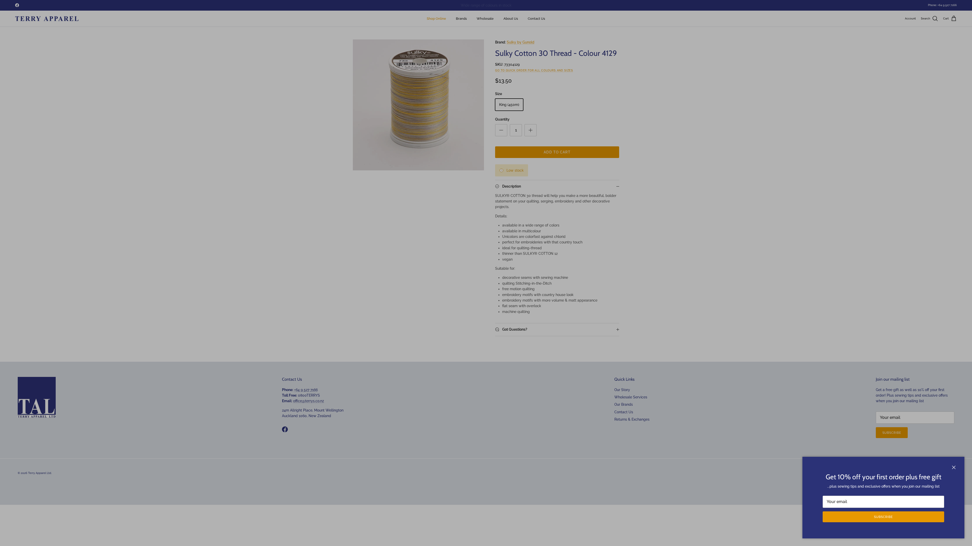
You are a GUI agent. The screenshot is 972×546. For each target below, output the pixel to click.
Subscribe (883, 517)
